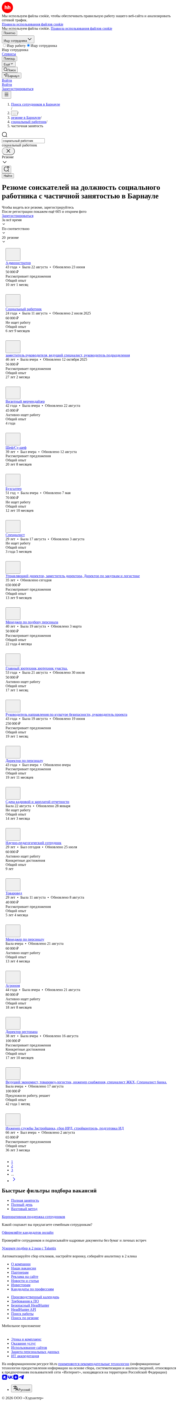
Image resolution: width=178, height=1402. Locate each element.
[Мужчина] (13, 439)
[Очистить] (8, 151)
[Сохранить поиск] (6, 169)
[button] (7, 80)
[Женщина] (13, 254)
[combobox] (23, 140)
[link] (10, 70)
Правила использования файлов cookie (81, 28)
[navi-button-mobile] (6, 95)
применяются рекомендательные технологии (93, 1364)
